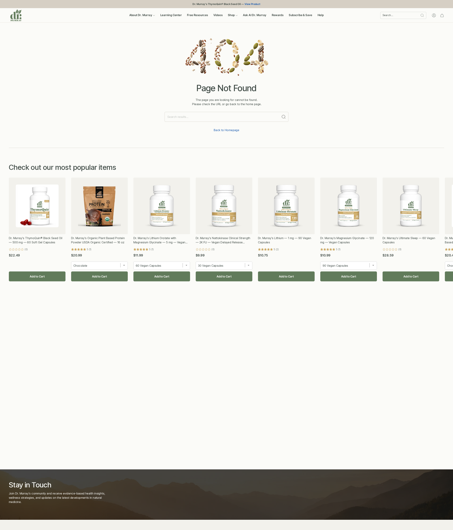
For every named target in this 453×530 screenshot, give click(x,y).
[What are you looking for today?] (283, 117)
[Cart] (442, 15)
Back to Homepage (226, 130)
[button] (142, 15)
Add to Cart (37, 276)
